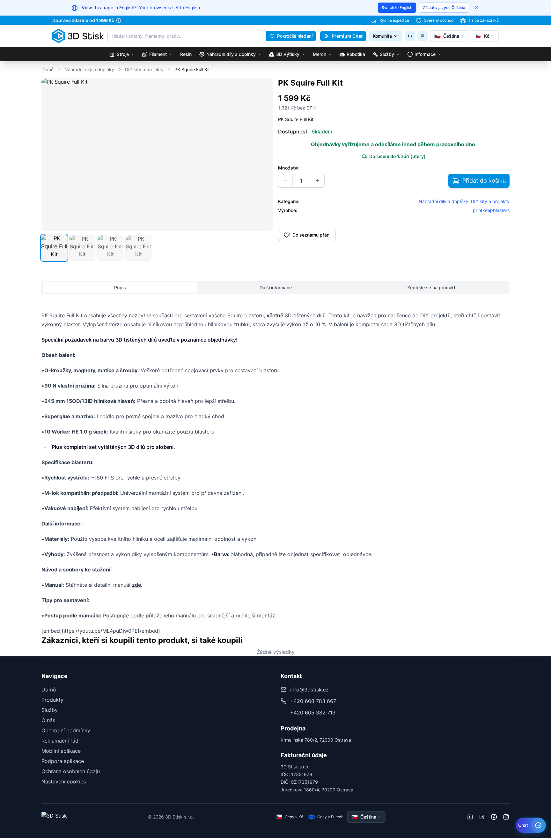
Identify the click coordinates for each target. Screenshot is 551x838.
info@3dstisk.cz (309, 689)
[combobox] (449, 36)
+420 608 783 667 (313, 701)
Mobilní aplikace (61, 751)
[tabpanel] (275, 470)
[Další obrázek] (264, 154)
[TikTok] (481, 816)
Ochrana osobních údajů (70, 771)
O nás (48, 720)
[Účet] (422, 36)
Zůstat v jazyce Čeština (444, 7)
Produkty (52, 700)
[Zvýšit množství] (317, 180)
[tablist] (275, 287)
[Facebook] (493, 816)
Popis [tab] (120, 287)
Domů (47, 69)
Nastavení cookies (63, 781)
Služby (49, 710)
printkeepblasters (491, 210)
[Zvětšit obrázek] (263, 87)
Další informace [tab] (276, 287)
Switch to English (397, 7)
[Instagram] (506, 816)
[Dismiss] (476, 7)
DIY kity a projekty (144, 69)
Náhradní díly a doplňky (89, 69)
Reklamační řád (59, 740)
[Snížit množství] (285, 180)
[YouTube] (469, 816)
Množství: (289, 167)
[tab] (54, 247)
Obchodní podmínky (65, 730)
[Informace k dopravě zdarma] (118, 20)
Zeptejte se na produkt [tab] (431, 287)
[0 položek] (410, 36)
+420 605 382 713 (312, 712)
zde (136, 585)
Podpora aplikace (62, 761)
